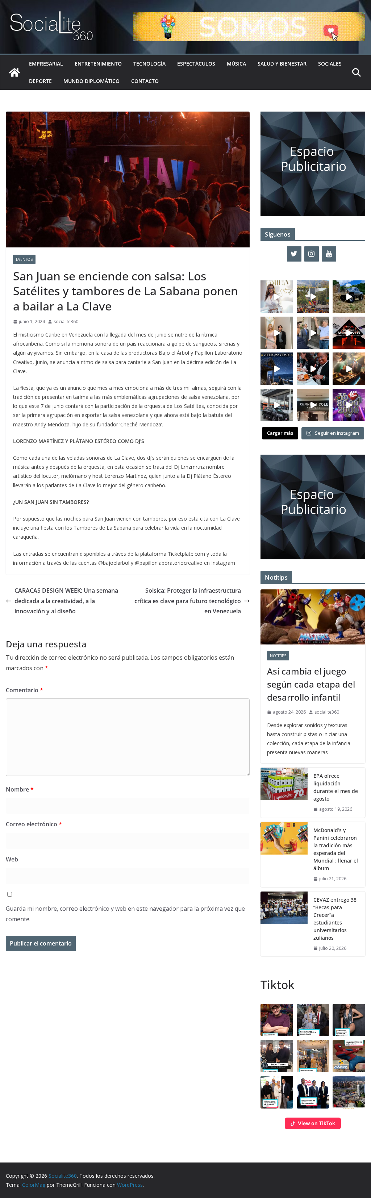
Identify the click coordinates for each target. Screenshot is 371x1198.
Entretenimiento (98, 63)
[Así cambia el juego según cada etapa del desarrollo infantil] (312, 616)
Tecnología (149, 63)
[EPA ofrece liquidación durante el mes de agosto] (284, 793)
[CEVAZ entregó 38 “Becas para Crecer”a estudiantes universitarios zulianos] (284, 924)
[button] (276, 1020)
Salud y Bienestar (282, 63)
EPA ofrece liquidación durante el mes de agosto (335, 787)
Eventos (24, 259)
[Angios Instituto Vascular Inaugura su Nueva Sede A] (313, 333)
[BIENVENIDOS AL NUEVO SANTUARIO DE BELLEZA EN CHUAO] (276, 296)
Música (236, 63)
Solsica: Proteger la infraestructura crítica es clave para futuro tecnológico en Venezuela (187, 601)
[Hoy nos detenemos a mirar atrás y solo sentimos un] (349, 333)
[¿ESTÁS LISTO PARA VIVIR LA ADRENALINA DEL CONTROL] (349, 296)
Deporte (40, 81)
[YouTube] (329, 254)
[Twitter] (294, 254)
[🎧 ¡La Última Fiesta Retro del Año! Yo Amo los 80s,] (349, 405)
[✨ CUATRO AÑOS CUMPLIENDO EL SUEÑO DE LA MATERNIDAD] (276, 333)
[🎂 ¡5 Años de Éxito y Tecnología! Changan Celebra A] (276, 405)
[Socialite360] (14, 72)
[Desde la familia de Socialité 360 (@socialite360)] (276, 368)
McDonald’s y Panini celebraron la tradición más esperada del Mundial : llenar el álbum (335, 849)
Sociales (330, 63)
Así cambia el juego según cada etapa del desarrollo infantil (311, 684)
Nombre (20, 789)
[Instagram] (311, 254)
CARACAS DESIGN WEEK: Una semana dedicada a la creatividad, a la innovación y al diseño (66, 601)
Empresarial (46, 63)
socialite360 (66, 321)
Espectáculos (196, 63)
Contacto (145, 81)
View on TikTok (316, 1123)
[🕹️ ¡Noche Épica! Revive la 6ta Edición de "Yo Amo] (349, 368)
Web (12, 859)
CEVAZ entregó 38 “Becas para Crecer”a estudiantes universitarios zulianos (335, 918)
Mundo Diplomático (91, 81)
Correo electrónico (34, 824)
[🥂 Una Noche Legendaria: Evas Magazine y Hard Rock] (313, 368)
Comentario (24, 690)
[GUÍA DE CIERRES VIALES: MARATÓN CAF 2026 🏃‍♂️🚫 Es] (313, 296)
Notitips (278, 655)
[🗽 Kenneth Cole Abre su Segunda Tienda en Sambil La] (313, 405)
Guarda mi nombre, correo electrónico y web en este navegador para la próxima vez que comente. (125, 914)
